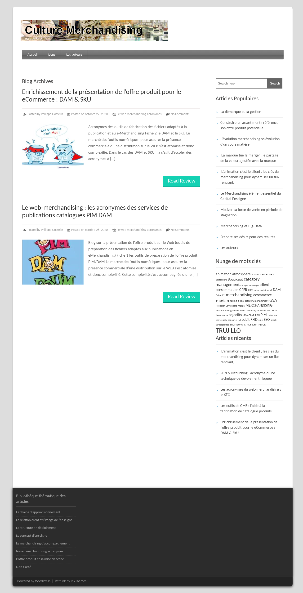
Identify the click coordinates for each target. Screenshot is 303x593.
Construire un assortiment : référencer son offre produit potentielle (250, 125)
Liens (51, 55)
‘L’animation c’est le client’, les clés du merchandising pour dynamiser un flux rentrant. (249, 177)
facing (233, 301)
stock (273, 320)
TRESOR (262, 325)
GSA (273, 300)
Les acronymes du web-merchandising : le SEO (250, 392)
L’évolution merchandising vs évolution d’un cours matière (250, 142)
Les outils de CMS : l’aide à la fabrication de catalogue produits (246, 408)
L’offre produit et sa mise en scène (40, 559)
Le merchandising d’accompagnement (43, 543)
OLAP (251, 315)
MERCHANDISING (258, 306)
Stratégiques (222, 325)
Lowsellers (231, 306)
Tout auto (251, 325)
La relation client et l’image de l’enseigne (44, 520)
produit (244, 320)
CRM (250, 290)
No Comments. (180, 114)
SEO (267, 320)
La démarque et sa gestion (240, 112)
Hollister (220, 306)
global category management (253, 301)
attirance (256, 274)
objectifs (235, 315)
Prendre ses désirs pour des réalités (247, 237)
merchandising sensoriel (253, 310)
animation (223, 274)
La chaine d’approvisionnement (38, 512)
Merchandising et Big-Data (241, 226)
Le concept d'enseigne (31, 536)
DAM (277, 290)
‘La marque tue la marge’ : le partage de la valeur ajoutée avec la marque (249, 158)
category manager (250, 285)
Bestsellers (221, 280)
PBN (257, 315)
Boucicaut (235, 279)
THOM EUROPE (237, 325)
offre (245, 315)
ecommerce (262, 295)
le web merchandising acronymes (139, 114)
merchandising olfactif (227, 310)
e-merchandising (237, 295)
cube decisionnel (263, 290)
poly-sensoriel (230, 320)
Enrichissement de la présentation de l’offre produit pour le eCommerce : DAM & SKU (248, 427)
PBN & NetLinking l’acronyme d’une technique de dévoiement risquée (247, 376)
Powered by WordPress (33, 581)
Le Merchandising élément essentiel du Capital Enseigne (250, 196)
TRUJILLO (228, 331)
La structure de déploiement (36, 528)
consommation (227, 290)
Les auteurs (74, 55)
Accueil (32, 55)
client (264, 285)
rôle (260, 320)
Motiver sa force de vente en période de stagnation (251, 212)
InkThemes (78, 581)
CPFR (243, 290)
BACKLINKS (268, 274)
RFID (254, 320)
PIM (264, 315)
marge (241, 306)
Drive (218, 295)
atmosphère (241, 274)
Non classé (23, 567)
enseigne (222, 301)
